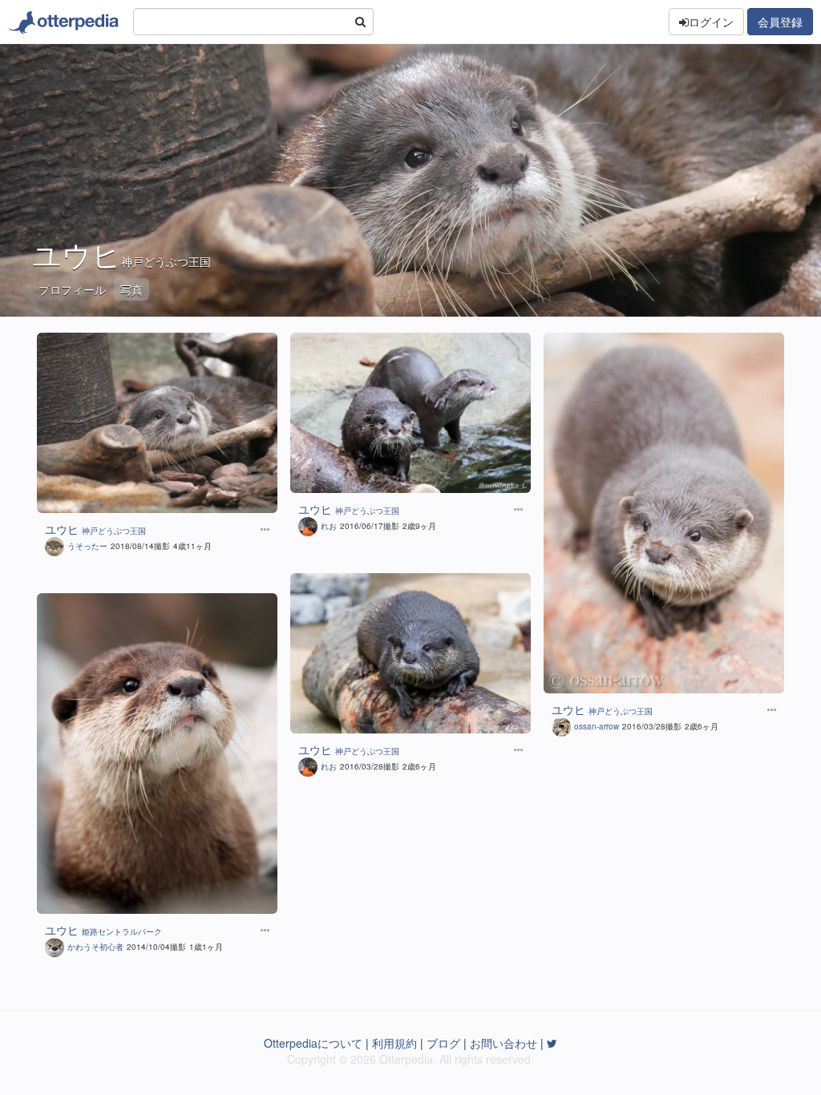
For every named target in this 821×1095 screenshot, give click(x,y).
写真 (131, 289)
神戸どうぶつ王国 (166, 261)
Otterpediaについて (313, 1043)
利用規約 (394, 1043)
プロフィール (72, 289)
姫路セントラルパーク (122, 931)
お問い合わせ (503, 1043)
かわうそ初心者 (95, 946)
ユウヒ (62, 529)
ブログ (443, 1043)
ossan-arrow (596, 726)
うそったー (87, 546)
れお (329, 525)
